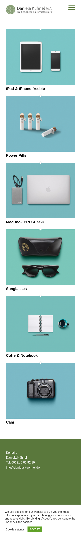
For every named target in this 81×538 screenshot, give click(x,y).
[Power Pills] (40, 150)
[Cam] (40, 417)
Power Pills (16, 155)
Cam (10, 422)
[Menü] (70, 7)
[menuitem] (70, 7)
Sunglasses (16, 289)
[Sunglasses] (40, 284)
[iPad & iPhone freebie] (40, 83)
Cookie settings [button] (15, 529)
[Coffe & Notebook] (40, 350)
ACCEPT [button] (35, 529)
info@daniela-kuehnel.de (23, 467)
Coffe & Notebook (22, 355)
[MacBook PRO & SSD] (40, 217)
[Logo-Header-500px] (33, 7)
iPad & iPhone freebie (25, 89)
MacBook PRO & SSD (25, 222)
